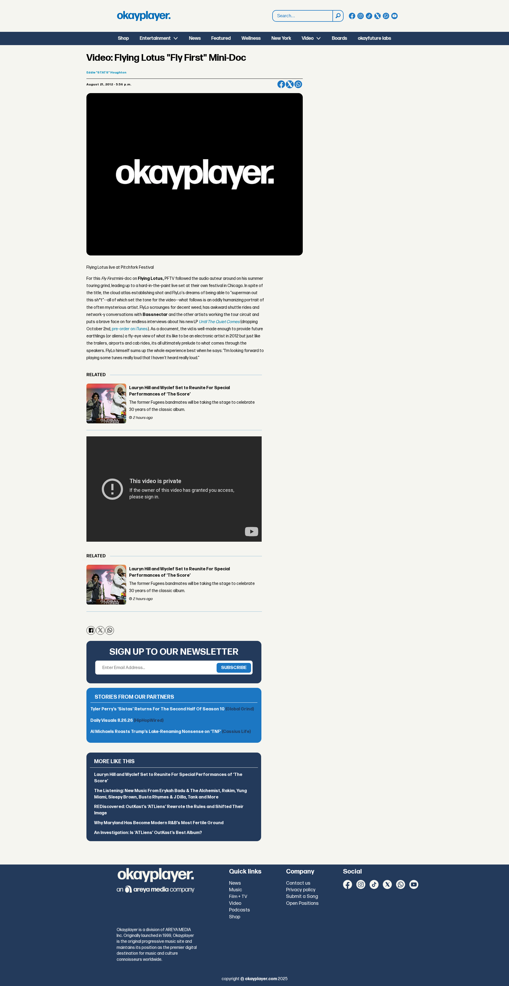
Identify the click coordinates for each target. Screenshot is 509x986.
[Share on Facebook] (281, 84)
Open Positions (302, 903)
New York (281, 38)
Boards (339, 38)
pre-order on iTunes (130, 329)
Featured (221, 38)
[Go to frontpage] (144, 16)
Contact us (298, 883)
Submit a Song (302, 896)
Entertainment (155, 38)
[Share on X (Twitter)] (290, 84)
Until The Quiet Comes (219, 321)
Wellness (251, 38)
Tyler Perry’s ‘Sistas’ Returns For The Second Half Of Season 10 (172, 709)
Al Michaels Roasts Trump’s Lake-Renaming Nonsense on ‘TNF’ (170, 731)
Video (308, 38)
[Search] (337, 16)
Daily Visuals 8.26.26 (127, 720)
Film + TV (238, 896)
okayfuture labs (374, 38)
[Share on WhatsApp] (298, 84)
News (195, 38)
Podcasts (239, 910)
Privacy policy (300, 890)
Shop (123, 38)
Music (235, 890)
